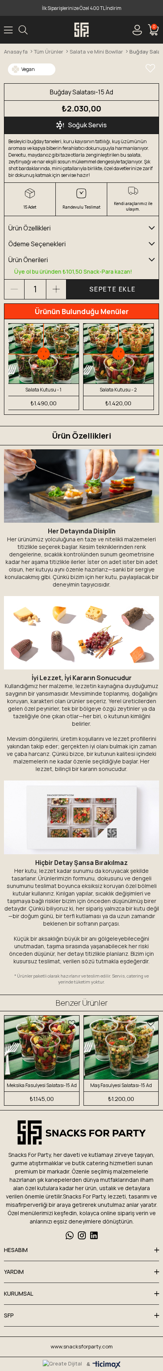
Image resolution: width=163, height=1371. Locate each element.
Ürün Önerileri (28, 259)
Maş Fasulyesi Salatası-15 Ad (121, 1085)
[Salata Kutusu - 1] (43, 353)
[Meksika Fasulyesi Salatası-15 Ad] (41, 1047)
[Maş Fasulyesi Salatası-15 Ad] (121, 1047)
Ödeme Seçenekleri (37, 244)
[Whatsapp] (70, 1235)
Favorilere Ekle (71, 331)
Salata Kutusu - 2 (118, 389)
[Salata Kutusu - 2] (118, 353)
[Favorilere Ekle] (150, 68)
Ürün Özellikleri (29, 228)
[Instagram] (82, 1235)
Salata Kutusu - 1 (43, 389)
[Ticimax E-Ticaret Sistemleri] (107, 1365)
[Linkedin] (94, 1235)
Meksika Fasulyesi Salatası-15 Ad (42, 1085)
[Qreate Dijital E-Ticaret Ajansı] (62, 1364)
